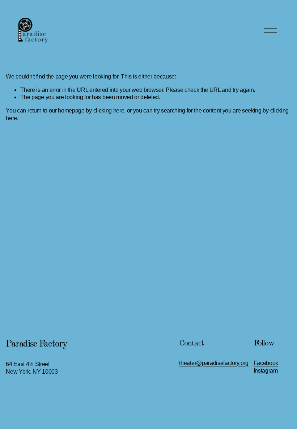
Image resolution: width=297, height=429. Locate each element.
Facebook (266, 363)
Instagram (266, 371)
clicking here (108, 110)
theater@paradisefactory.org (213, 363)
